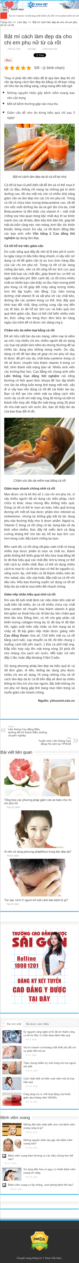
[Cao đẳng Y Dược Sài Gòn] (39, 966)
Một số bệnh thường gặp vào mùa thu (32, 104)
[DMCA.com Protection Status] (40, 1241)
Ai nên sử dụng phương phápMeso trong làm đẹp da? (37, 851)
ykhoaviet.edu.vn (62, 700)
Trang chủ (6, 22)
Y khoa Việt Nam (52, 1258)
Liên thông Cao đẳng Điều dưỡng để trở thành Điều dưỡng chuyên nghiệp (27, 731)
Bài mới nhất (14, 1024)
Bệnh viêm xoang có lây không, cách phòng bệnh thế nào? (40, 1184)
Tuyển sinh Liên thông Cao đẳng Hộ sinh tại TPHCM (54, 741)
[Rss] (39, 1253)
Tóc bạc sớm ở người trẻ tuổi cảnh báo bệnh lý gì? (36, 900)
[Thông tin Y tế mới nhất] (39, 5)
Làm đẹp (22, 22)
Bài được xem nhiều (37, 1024)
